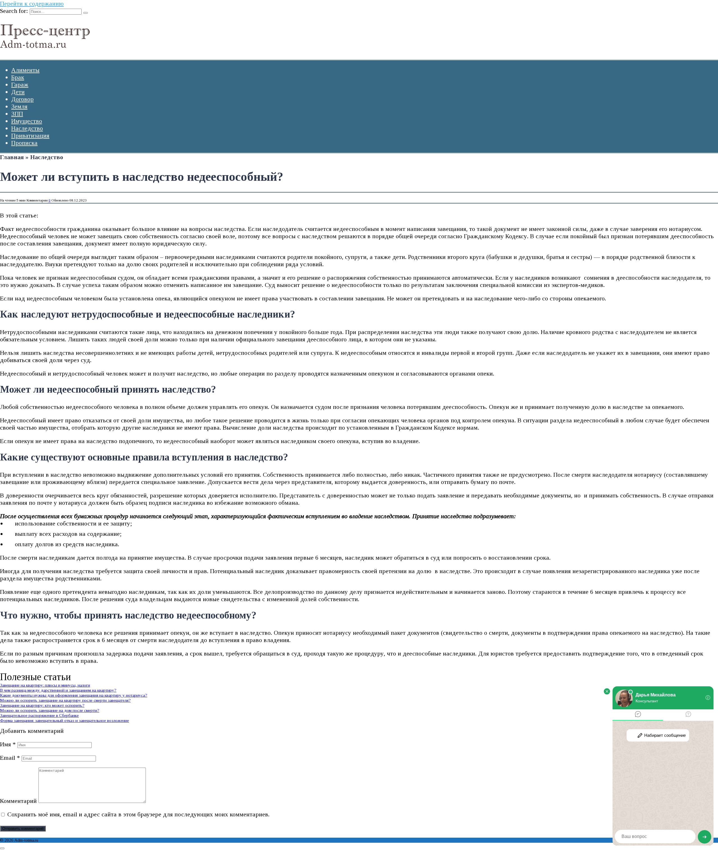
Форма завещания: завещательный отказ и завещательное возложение (64, 720)
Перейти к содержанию (32, 3)
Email (10, 757)
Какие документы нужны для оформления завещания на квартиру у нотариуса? (73, 695)
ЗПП (17, 113)
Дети (18, 91)
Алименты (25, 69)
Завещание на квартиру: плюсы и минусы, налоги (45, 685)
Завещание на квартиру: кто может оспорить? (42, 705)
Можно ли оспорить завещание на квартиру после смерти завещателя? (65, 700)
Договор (22, 99)
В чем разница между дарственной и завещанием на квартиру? (58, 690)
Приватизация (30, 135)
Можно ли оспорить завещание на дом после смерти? (49, 710)
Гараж (19, 84)
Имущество (26, 120)
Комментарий (18, 800)
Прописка (24, 142)
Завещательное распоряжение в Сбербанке (39, 715)
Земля (19, 106)
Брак (17, 77)
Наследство (27, 128)
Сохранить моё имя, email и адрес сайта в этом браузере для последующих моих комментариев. (138, 814)
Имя (8, 744)
